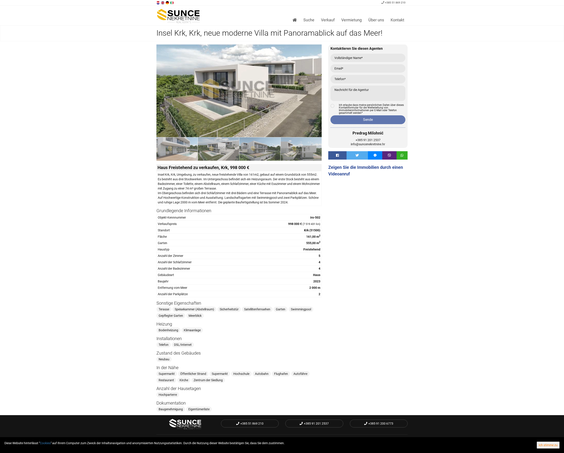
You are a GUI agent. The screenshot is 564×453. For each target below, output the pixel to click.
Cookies (45, 443)
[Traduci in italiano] (172, 2)
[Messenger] (375, 155)
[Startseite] (294, 20)
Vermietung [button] (351, 20)
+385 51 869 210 (394, 2)
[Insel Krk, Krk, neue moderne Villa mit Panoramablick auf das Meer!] (239, 90)
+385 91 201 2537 (368, 140)
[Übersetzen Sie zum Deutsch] (168, 2)
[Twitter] (357, 155)
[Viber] (389, 155)
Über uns (376, 20)
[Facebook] (337, 155)
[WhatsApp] (402, 155)
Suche (308, 20)
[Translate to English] (163, 2)
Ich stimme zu (548, 445)
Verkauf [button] (328, 20)
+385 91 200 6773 (380, 423)
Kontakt (397, 20)
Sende (368, 120)
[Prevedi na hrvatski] (158, 2)
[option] (177, 148)
